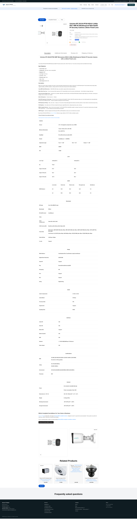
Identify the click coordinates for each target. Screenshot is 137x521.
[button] (75, 39)
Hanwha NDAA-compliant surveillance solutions (67, 419)
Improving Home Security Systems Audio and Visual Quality (49, 117)
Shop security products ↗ (80, 507)
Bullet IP (84, 36)
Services (85, 4)
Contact (96, 4)
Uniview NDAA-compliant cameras (60, 415)
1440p (80, 36)
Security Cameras (86, 34)
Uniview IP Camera (78, 35)
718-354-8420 (131, 4)
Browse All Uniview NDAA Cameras (46, 422)
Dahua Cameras (62, 479)
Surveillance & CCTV (48, 507)
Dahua (41, 479)
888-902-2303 (132, 1)
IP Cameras (81, 34)
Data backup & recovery (48, 509)
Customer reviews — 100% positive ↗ (82, 509)
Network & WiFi (47, 510)
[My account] (109, 5)
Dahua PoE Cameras (76, 470)
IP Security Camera (89, 36)
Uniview (90, 34)
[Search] (105, 5)
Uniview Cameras (95, 34)
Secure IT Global (41, 415)
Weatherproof (85, 37)
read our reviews (74, 8)
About (92, 4)
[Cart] (112, 5)
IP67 (93, 36)
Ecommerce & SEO (48, 512)
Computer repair (47, 506)
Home (81, 4)
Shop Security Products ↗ (120, 4)
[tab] (42, 19)
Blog (89, 4)
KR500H (78, 37)
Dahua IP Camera (76, 469)
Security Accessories (47, 479)
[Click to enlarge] (47, 43)
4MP (82, 36)
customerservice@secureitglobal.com (121, 1)
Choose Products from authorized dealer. (46, 115)
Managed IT (46, 504)
